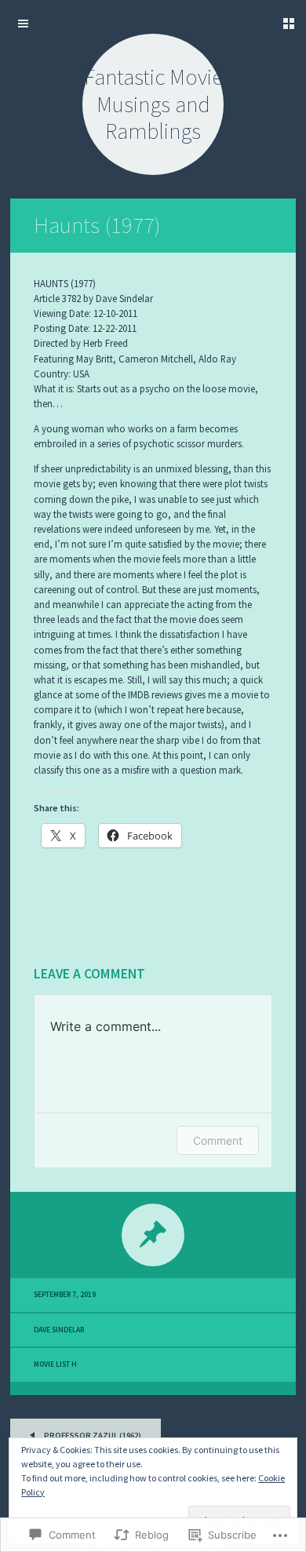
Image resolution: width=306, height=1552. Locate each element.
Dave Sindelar (59, 1330)
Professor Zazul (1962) (91, 1435)
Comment (217, 1140)
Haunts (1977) (97, 225)
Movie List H (55, 1364)
